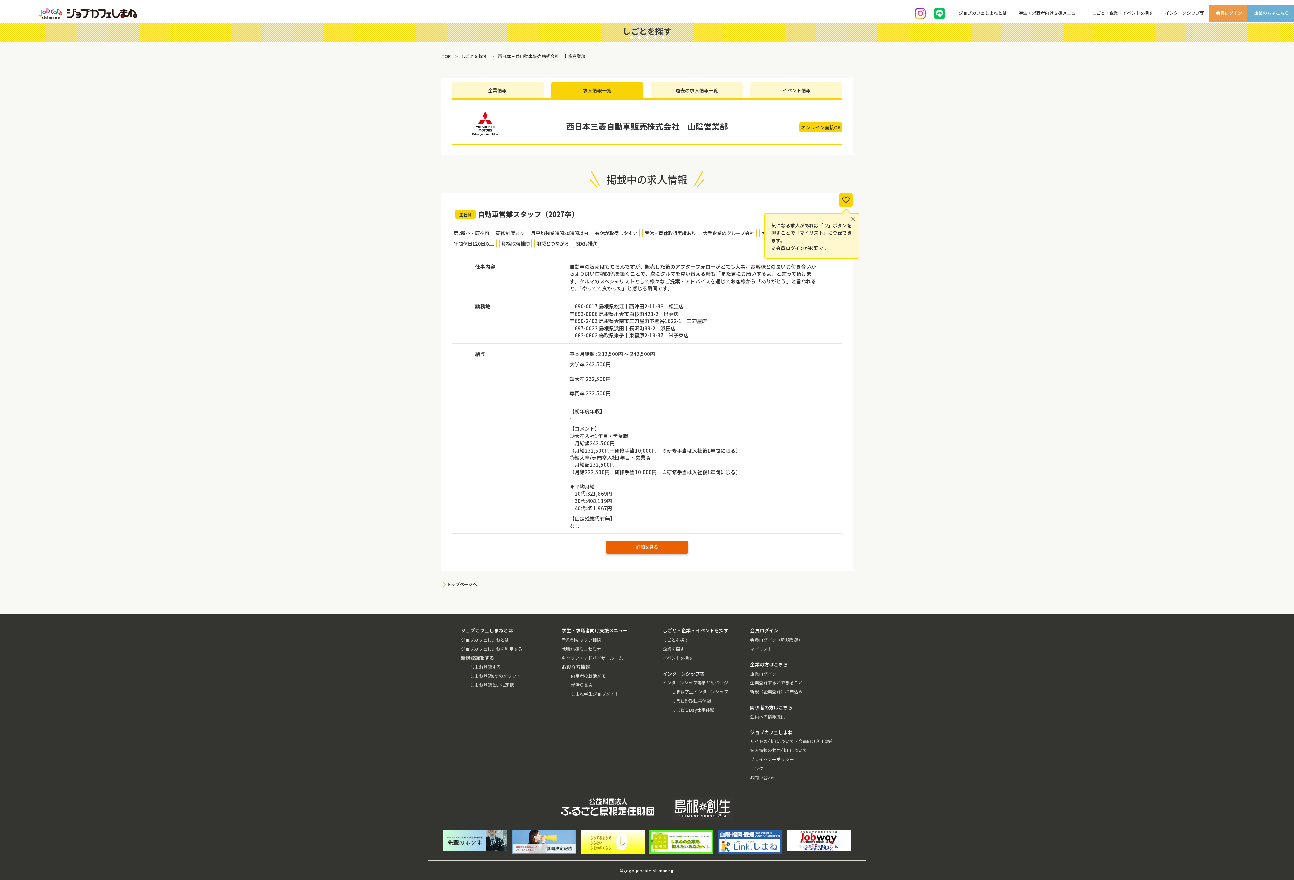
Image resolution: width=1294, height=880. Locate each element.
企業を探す (673, 649)
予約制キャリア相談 (581, 640)
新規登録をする (1283, 84)
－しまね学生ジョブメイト (592, 694)
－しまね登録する (483, 667)
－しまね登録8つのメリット (493, 676)
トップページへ (461, 584)
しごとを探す (676, 640)
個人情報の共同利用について (778, 750)
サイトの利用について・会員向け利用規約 (791, 741)
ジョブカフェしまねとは (485, 640)
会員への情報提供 (767, 716)
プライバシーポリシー (772, 759)
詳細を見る (647, 547)
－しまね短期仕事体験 (689, 700)
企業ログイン (763, 674)
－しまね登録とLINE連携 (490, 685)
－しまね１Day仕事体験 (690, 710)
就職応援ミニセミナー (584, 649)
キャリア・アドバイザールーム (592, 658)
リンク (756, 768)
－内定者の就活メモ (586, 676)
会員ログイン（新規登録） (776, 640)
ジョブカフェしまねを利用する (491, 649)
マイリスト (761, 649)
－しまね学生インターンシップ (697, 691)
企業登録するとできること (776, 682)
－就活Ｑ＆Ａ (579, 685)
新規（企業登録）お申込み (776, 691)
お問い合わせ (763, 777)
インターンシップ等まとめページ (695, 682)
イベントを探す (678, 658)
